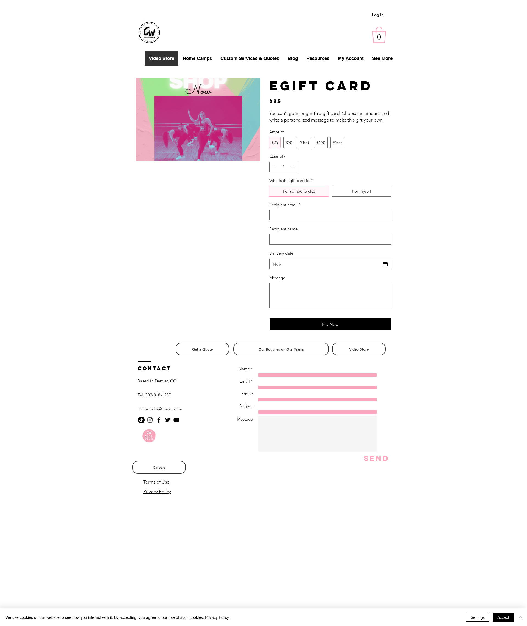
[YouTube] (176, 420)
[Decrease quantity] (273, 167)
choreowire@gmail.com (160, 409)
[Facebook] (158, 420)
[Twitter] (167, 420)
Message (277, 277)
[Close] (520, 617)
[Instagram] (150, 420)
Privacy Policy (157, 491)
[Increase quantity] (293, 167)
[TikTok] (141, 420)
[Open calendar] (385, 264)
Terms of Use (156, 482)
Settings (478, 617)
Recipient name (283, 228)
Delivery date (281, 253)
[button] (379, 35)
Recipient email (285, 204)
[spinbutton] (283, 167)
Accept (503, 617)
